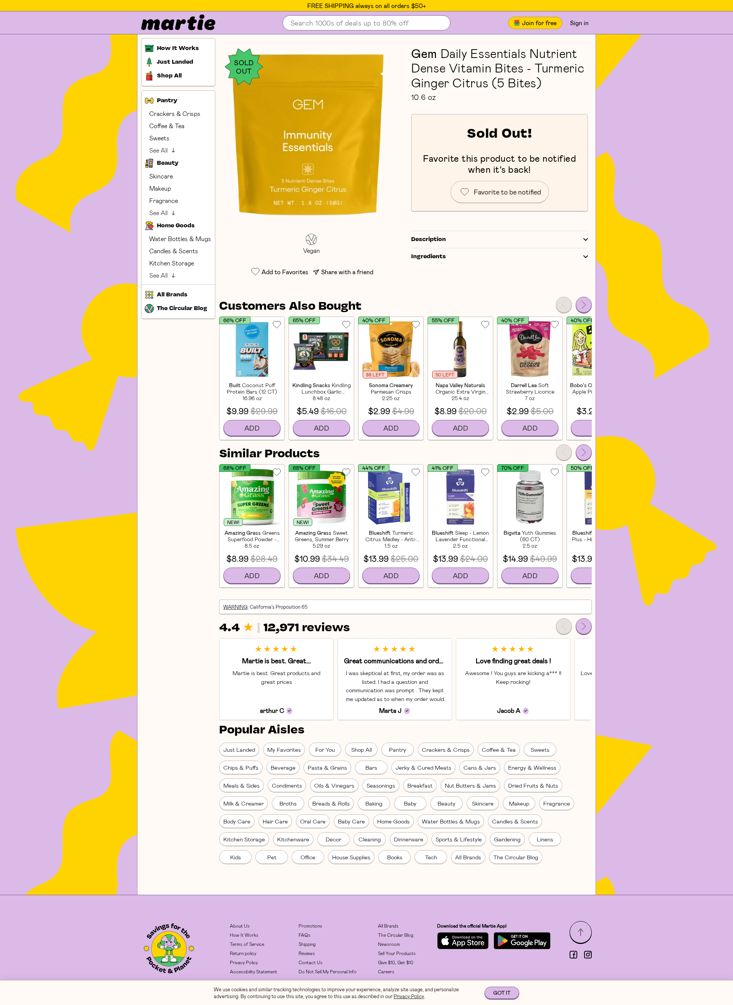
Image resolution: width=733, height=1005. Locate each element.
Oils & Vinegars (334, 785)
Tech (431, 857)
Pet (271, 857)
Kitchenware (293, 839)
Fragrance (163, 200)
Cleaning (369, 839)
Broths (288, 803)
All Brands (468, 857)
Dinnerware (408, 839)
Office (307, 857)
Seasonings (380, 785)
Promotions (310, 925)
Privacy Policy (244, 962)
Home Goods (393, 821)
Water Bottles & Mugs (180, 238)
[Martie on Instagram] (588, 954)
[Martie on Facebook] (573, 954)
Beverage (283, 767)
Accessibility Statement (253, 971)
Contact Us (311, 962)
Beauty (446, 803)
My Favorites (284, 749)
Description (428, 239)
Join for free (539, 22)
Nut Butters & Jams (470, 785)
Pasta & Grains (327, 767)
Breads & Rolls (331, 803)
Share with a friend (347, 271)
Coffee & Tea (166, 125)
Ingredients (428, 257)
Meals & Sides (241, 785)
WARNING (235, 607)
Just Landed (239, 749)
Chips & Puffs (240, 767)
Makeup (160, 188)
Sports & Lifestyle (459, 839)
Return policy (243, 953)
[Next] (584, 305)
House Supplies (351, 857)
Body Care (236, 821)
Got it (501, 992)
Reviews (307, 953)
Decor (333, 839)
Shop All (361, 749)
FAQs (304, 934)
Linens (545, 839)
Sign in (579, 22)
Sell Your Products (397, 953)
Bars (371, 767)
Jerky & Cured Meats (423, 767)
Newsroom (389, 944)
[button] (311, 134)
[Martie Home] (171, 22)
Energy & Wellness (532, 767)
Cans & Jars (479, 767)
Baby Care (351, 821)
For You (325, 749)
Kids (235, 857)
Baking (374, 803)
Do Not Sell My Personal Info (328, 971)
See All (158, 150)
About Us (240, 925)
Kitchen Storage (171, 263)
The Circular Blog (515, 857)
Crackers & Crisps (174, 113)
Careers (386, 971)
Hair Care (275, 821)
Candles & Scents (173, 250)
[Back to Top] (581, 932)
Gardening (507, 839)
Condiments (287, 785)
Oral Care (313, 821)
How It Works (244, 934)
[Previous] (564, 305)
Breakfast (420, 785)
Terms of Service (247, 944)
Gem (424, 53)
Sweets (159, 138)
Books (394, 857)
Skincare (161, 176)
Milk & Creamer (243, 803)
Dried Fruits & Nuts (533, 785)
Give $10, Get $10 (395, 962)
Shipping (307, 944)
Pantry (397, 749)
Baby (410, 803)
